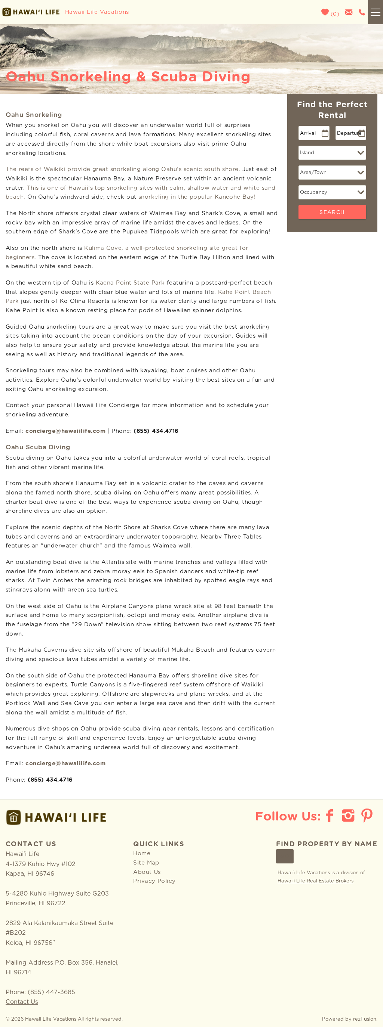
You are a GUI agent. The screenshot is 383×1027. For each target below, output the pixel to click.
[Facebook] (330, 815)
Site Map (146, 863)
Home (141, 853)
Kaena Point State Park (130, 283)
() (334, 14)
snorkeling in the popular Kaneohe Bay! (196, 197)
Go (285, 856)
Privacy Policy (154, 881)
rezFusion (364, 1019)
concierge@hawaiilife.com (65, 431)
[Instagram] (349, 815)
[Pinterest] (367, 815)
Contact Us (22, 1002)
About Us (147, 872)
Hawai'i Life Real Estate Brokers (315, 881)
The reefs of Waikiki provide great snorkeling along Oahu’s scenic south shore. (123, 169)
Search (332, 212)
